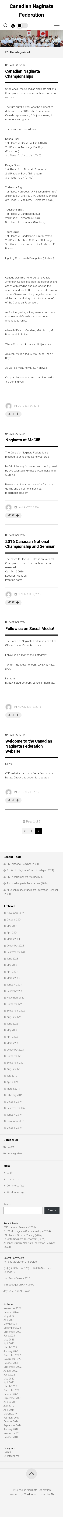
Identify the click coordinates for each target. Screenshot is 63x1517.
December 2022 (15, 991)
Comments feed (15, 1185)
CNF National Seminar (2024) (23, 864)
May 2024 (12, 926)
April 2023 (12, 971)
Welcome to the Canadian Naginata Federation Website (28, 746)
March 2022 (13, 1043)
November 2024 (15, 913)
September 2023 (16, 952)
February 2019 (15, 1095)
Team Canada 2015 (19, 1278)
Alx (52, 1494)
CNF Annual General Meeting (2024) (26, 877)
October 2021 (14, 1056)
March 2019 (13, 1088)
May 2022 (12, 1030)
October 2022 (14, 1004)
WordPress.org (15, 1192)
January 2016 (14, 1114)
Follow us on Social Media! (29, 628)
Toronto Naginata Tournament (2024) (27, 883)
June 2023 (12, 958)
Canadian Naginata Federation (31, 10)
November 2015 (15, 1121)
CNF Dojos (31, 1261)
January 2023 (14, 984)
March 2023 (13, 978)
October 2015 (14, 1127)
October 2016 (14, 1101)
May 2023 (12, 965)
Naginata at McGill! (22, 440)
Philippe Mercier (12, 1261)
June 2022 (12, 1023)
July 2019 (12, 1075)
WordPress (30, 1494)
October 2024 (14, 919)
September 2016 (16, 1108)
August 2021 (14, 1069)
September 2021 (16, 1062)
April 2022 (12, 1036)
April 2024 (12, 932)
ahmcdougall (11, 1284)
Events (10, 1147)
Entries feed (13, 1179)
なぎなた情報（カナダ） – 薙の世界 (23, 1268)
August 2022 (14, 1017)
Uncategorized (15, 65)
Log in (10, 1172)
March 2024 (13, 939)
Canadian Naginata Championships (22, 74)
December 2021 (15, 1049)
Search (7, 1204)
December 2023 (15, 945)
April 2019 (12, 1082)
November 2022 (15, 997)
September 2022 (16, 1010)
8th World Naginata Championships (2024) (30, 870)
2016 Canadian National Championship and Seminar (30, 544)
